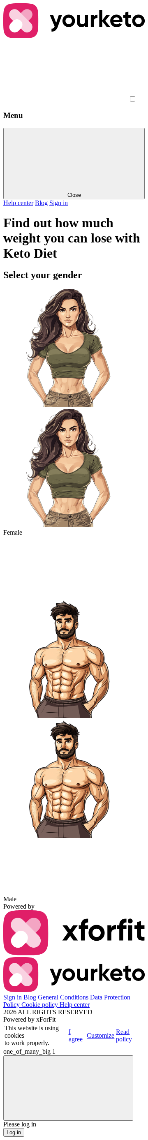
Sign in (58, 202)
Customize (100, 1035)
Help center (18, 202)
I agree (76, 1035)
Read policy (124, 1035)
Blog (41, 202)
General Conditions (64, 997)
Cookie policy (40, 1004)
